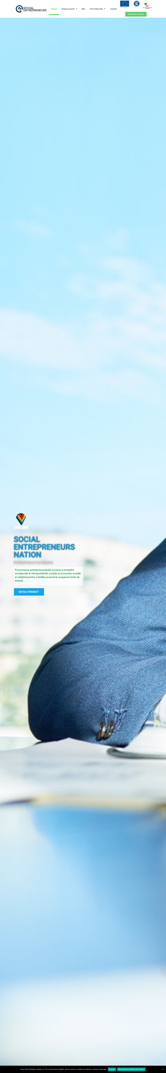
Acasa (54, 9)
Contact (113, 9)
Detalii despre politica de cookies (131, 1069)
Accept (112, 1069)
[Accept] (163, 1069)
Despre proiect (68, 9)
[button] (136, 14)
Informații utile (96, 9)
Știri (83, 9)
